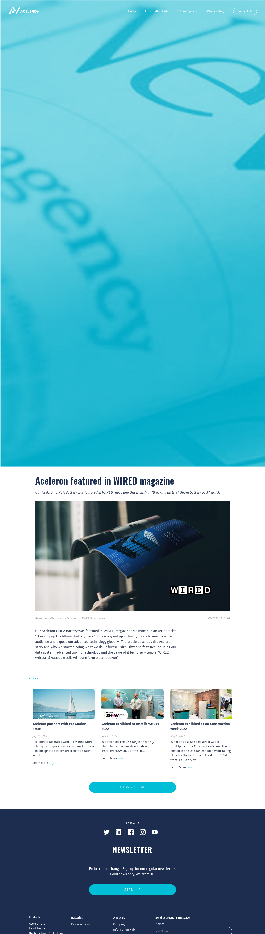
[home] (24, 11)
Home (132, 11)
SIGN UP (132, 889)
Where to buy (215, 11)
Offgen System (186, 11)
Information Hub (156, 11)
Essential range (81, 924)
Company (119, 924)
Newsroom (132, 787)
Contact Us (244, 11)
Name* (159, 924)
